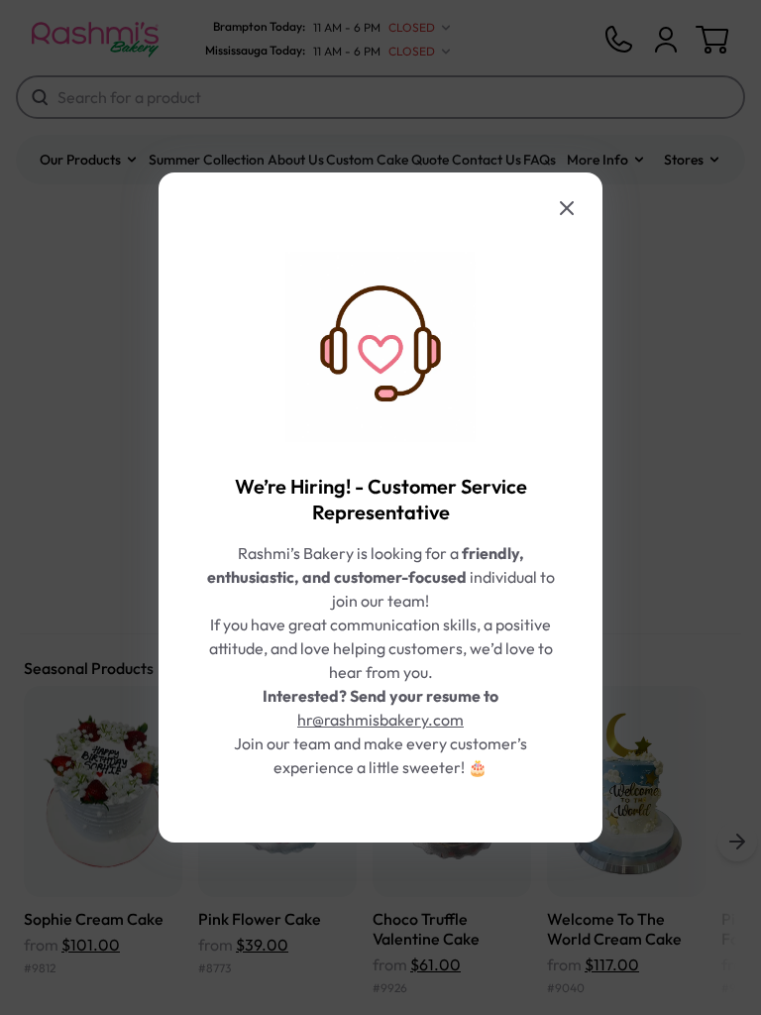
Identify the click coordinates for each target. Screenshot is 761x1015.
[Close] (567, 208)
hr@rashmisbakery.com (380, 720)
